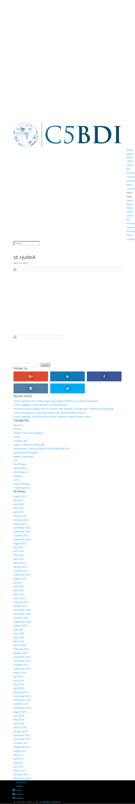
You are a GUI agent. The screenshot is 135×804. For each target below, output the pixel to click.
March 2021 (20, 598)
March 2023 (20, 515)
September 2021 (22, 574)
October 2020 (21, 617)
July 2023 (18, 500)
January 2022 (20, 566)
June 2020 (19, 633)
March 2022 (20, 563)
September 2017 (22, 747)
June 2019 (19, 680)
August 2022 (20, 543)
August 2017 (20, 750)
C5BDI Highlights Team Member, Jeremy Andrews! (40, 404)
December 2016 (22, 778)
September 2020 (22, 621)
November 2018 (22, 699)
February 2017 (21, 774)
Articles (17, 429)
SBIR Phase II (21, 468)
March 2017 (20, 770)
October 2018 (21, 703)
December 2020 (22, 609)
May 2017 (19, 762)
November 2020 (22, 613)
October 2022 (21, 535)
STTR (16, 480)
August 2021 (20, 578)
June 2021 (19, 586)
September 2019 (22, 668)
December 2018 (22, 696)
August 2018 (20, 711)
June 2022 (19, 551)
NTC (16, 460)
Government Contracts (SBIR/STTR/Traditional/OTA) (41, 448)
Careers (130, 176)
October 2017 (21, 743)
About (129, 153)
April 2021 (19, 594)
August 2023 (20, 496)
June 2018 (19, 715)
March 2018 (20, 727)
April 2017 (19, 766)
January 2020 (20, 653)
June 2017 (19, 758)
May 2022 (19, 555)
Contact (130, 188)
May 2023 (19, 508)
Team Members (22, 483)
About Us (18, 425)
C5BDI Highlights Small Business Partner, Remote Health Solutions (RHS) (52, 416)
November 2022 (22, 531)
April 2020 (19, 641)
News (129, 184)
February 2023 (21, 519)
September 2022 (22, 539)
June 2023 (19, 504)
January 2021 (20, 605)
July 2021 (18, 582)
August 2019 (20, 672)
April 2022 (19, 559)
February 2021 (21, 602)
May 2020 (19, 637)
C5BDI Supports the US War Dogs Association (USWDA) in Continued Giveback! (56, 401)
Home (129, 150)
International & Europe (26, 452)
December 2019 (22, 657)
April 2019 (19, 688)
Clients (17, 436)
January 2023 (20, 523)
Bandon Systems (51, 801)
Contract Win (20, 440)
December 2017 (22, 735)
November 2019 (22, 660)
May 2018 (19, 719)
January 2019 (20, 692)
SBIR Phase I (20, 464)
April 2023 (19, 512)
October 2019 (21, 664)
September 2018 (22, 707)
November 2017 (22, 739)
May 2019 (19, 684)
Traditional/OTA (22, 487)
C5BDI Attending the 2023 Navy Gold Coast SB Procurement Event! (49, 412)
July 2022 (18, 547)
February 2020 (21, 649)
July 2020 (18, 629)
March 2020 (20, 645)
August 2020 (20, 625)
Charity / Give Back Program (29, 433)
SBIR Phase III (21, 472)
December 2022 (22, 527)
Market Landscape (23, 456)
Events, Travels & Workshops (29, 444)
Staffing (18, 476)
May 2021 (19, 590)
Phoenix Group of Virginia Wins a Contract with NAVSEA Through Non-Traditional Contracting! (63, 408)
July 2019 (18, 676)
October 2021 (21, 570)
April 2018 (19, 723)
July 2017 (18, 754)
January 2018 (20, 731)
